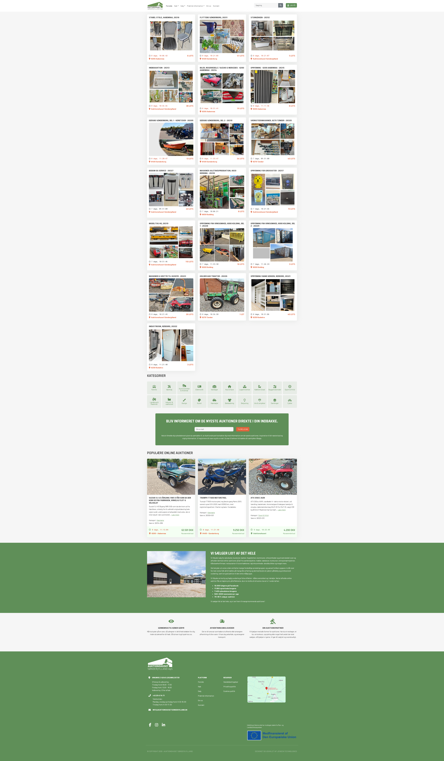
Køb (199, 686)
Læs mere (175, 515)
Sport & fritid (263, 515)
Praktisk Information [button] (195, 6)
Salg (199, 691)
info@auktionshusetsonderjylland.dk (170, 709)
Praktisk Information (206, 696)
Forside (169, 6)
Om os (208, 6)
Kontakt (216, 6)
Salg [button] (182, 6)
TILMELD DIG (243, 429)
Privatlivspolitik (229, 686)
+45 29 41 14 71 (159, 695)
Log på (292, 5)
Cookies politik (229, 691)
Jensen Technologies (287, 751)
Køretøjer (160, 520)
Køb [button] (175, 6)
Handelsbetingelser (230, 682)
